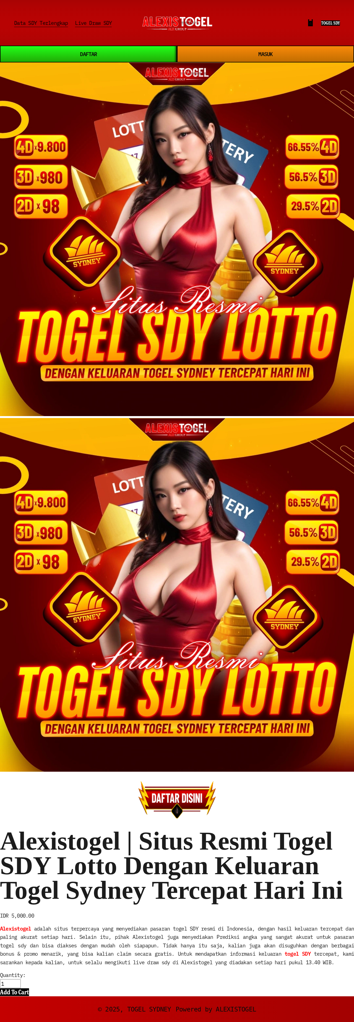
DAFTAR (88, 53)
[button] (14, 992)
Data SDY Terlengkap (41, 22)
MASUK (265, 53)
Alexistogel (15, 928)
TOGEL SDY (330, 23)
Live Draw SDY (93, 22)
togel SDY (298, 953)
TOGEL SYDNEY (149, 1009)
